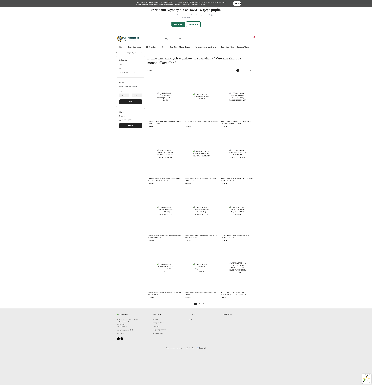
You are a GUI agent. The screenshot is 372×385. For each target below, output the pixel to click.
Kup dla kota (193, 24)
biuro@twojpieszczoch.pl (125, 330)
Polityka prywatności (159, 330)
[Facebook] (118, 338)
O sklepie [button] (191, 314)
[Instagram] (122, 338)
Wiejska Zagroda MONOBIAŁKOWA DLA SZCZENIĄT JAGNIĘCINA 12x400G (237, 179)
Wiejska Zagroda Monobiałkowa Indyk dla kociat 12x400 (201, 121)
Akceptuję (238, 3)
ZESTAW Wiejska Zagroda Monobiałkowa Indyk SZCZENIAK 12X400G (235, 236)
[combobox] (157, 70)
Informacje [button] (156, 314)
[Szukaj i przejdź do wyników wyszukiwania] (208, 38)
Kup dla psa (178, 24)
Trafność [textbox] (149, 70)
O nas (190, 319)
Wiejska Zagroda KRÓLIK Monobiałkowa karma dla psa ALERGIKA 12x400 (164, 122)
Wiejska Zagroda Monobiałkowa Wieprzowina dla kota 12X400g (200, 293)
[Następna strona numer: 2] (254, 70)
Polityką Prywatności (167, 2)
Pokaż (130, 125)
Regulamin (155, 326)
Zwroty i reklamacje (158, 323)
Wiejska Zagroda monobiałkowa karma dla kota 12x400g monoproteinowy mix (164, 236)
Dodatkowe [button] (227, 314)
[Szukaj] (141, 86)
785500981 (120, 333)
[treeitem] (130, 65)
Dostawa (155, 319)
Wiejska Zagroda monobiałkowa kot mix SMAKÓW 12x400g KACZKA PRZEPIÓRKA (236, 122)
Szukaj (130, 102)
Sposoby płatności (158, 333)
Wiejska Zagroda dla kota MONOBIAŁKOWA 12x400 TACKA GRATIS (200, 179)
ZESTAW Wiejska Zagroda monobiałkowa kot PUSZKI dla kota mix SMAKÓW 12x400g (164, 179)
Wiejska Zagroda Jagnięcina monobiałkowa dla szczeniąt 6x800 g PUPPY (164, 293)
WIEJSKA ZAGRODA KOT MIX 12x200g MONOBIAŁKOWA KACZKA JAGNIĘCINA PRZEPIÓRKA (234, 294)
